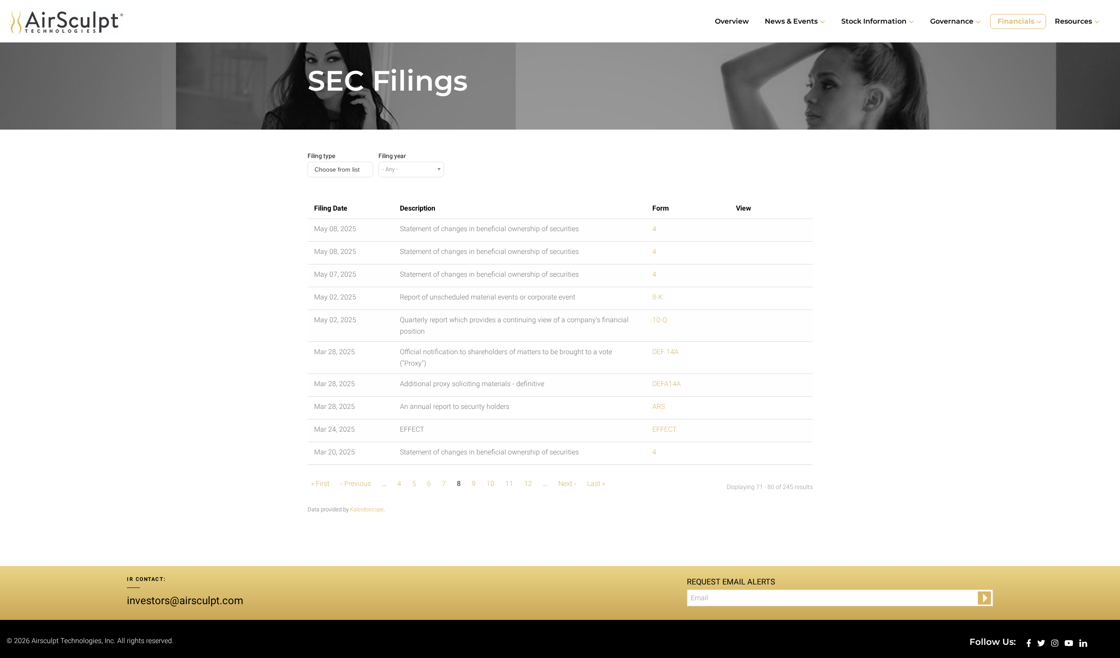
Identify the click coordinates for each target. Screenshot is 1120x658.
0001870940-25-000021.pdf (750, 322)
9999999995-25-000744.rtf (760, 431)
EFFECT (664, 429)
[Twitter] (1042, 642)
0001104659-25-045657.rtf (760, 276)
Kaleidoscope (367, 509)
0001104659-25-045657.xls (769, 276)
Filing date (330, 208)
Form (660, 208)
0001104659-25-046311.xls (769, 231)
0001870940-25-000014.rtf (760, 354)
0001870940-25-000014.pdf (750, 354)
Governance (951, 21)
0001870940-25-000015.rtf (760, 386)
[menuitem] (732, 21)
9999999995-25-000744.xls (769, 431)
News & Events (791, 21)
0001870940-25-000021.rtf (760, 322)
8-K (657, 297)
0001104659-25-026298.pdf (750, 454)
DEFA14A (666, 384)
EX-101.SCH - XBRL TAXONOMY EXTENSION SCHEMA (779, 299)
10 (490, 483)
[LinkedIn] (1083, 642)
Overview (732, 21)
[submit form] (984, 598)
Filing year (392, 155)
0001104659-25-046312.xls (769, 254)
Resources (1073, 21)
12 (528, 483)
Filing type (321, 155)
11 (509, 483)
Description (417, 208)
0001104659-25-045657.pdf (750, 276)
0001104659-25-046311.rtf (760, 231)
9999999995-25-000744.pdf (750, 431)
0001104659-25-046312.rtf (760, 254)
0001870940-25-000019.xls (769, 299)
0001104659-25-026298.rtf (760, 454)
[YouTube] (1069, 642)
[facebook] (1029, 642)
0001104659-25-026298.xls (769, 454)
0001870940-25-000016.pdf (750, 409)
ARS (658, 406)
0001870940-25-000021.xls (769, 322)
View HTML (741, 231)
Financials (1016, 21)
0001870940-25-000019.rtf (760, 299)
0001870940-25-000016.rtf (760, 409)
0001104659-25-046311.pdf (750, 231)
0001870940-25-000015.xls (769, 386)
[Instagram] (1055, 642)
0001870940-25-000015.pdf (750, 386)
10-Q (659, 320)
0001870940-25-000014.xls (769, 354)
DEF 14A (665, 352)
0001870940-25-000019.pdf (750, 299)
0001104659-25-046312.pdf (750, 254)
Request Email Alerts (731, 581)
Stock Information (873, 21)
